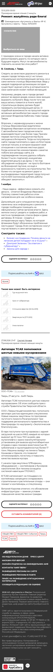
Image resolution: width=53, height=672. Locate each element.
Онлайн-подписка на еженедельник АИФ (25, 564)
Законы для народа (17, 249)
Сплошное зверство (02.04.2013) (25, 309)
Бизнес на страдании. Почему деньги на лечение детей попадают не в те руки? (27, 239)
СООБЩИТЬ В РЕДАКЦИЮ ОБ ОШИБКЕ (21, 584)
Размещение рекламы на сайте (19, 571)
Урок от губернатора (20, 301)
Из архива (19, 391)
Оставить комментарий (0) (27, 514)
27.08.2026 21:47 (8, 340)
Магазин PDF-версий (13, 560)
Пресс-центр (37, 557)
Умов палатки (17, 325)
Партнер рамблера (24, 659)
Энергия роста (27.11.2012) (22, 317)
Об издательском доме (15, 557)
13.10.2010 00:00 (8, 10)
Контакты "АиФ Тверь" (14, 567)
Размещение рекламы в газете (19, 575)
